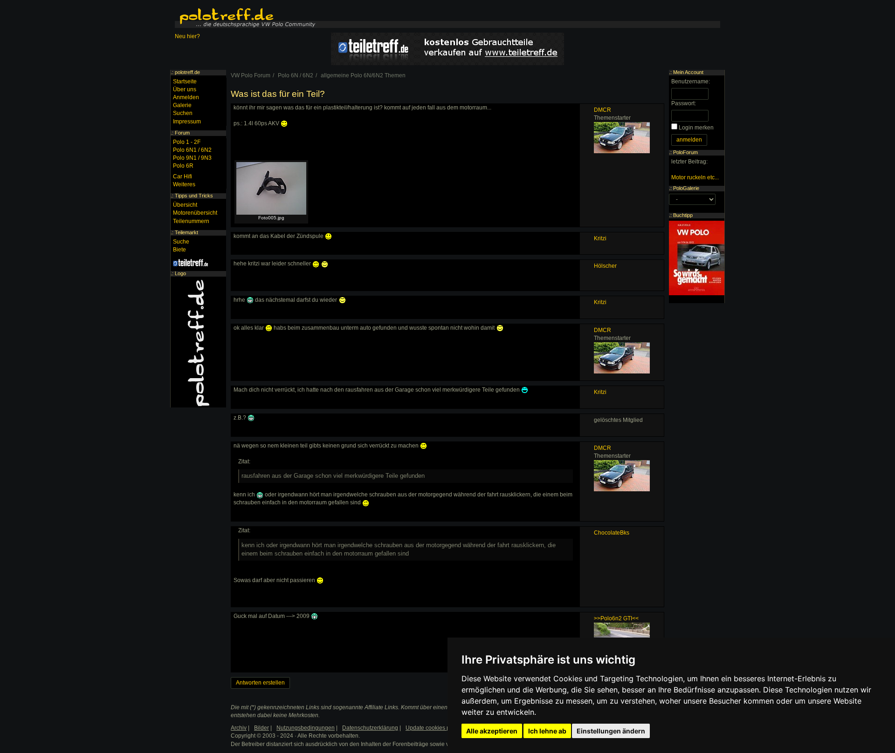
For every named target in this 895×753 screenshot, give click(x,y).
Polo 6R (183, 166)
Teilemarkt (186, 232)
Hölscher (605, 266)
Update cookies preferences (441, 728)
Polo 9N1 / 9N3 (192, 158)
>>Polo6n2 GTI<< (616, 618)
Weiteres (184, 184)
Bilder (261, 728)
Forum (182, 133)
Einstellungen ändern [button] (611, 731)
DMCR (602, 110)
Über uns (184, 89)
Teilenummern (191, 221)
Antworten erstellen (260, 682)
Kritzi (600, 238)
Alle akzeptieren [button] (491, 731)
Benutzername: (690, 81)
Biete (179, 249)
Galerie (182, 105)
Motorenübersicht (195, 213)
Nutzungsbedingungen (305, 728)
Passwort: (683, 103)
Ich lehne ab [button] (547, 731)
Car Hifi (182, 176)
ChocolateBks (611, 532)
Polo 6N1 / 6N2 (192, 150)
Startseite (185, 81)
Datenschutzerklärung (370, 728)
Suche (181, 241)
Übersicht (185, 205)
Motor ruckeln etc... (695, 177)
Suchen (183, 113)
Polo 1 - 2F (186, 142)
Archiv (239, 728)
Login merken (696, 127)
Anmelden (186, 97)
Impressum (187, 121)
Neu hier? (187, 36)
